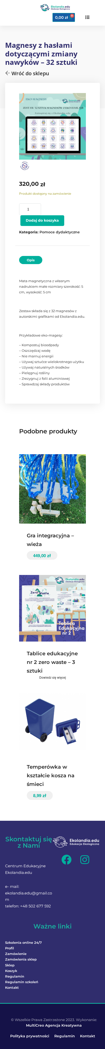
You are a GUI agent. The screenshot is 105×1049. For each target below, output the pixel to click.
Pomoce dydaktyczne (60, 232)
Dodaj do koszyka (42, 220)
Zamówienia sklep (21, 959)
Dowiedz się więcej (52, 677)
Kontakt (12, 987)
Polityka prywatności (29, 1036)
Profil (9, 948)
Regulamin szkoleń (21, 982)
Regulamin (14, 976)
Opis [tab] (31, 260)
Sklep (10, 965)
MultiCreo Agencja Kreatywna (54, 1025)
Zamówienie (16, 954)
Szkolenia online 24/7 (23, 942)
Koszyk (11, 971)
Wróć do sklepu (29, 73)
